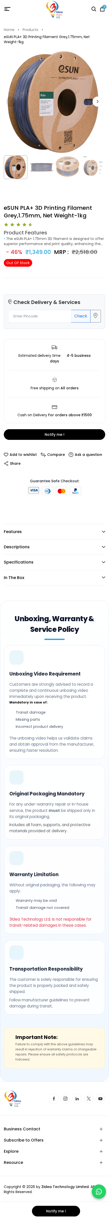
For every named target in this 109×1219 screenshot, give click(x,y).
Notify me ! (54, 434)
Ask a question (88, 454)
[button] (98, 102)
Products (30, 30)
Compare (56, 454)
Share (15, 463)
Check (80, 316)
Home (9, 30)
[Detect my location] (95, 316)
